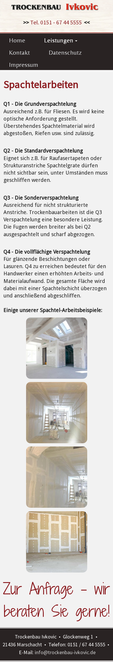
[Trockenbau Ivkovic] (56, 5)
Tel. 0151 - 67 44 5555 (56, 22)
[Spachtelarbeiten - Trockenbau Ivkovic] (56, 348)
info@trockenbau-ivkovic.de (65, 652)
